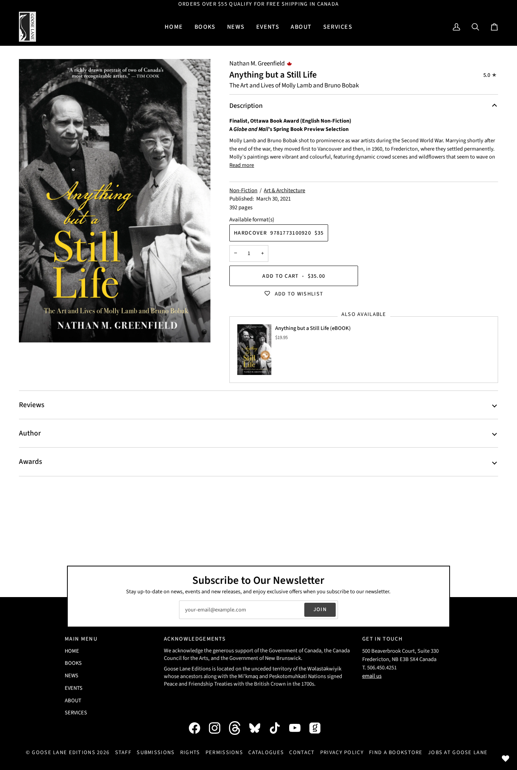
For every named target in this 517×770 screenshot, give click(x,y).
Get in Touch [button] (382, 639)
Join (320, 609)
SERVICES (76, 713)
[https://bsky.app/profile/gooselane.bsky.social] (258, 728)
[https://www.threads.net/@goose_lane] (238, 727)
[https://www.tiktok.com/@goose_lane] (278, 728)
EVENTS (74, 688)
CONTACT (302, 752)
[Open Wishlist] (505, 758)
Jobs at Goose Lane (457, 752)
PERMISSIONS (224, 752)
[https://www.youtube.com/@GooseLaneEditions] (298, 728)
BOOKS (73, 663)
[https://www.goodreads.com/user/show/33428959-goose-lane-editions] (318, 728)
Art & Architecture (284, 190)
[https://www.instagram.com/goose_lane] (218, 728)
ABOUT (73, 701)
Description (246, 105)
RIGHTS (190, 752)
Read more (241, 165)
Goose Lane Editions (63, 752)
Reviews (31, 405)
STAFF (123, 752)
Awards (30, 461)
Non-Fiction (243, 190)
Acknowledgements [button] (195, 639)
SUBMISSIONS (155, 752)
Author (30, 433)
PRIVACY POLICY (342, 752)
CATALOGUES (266, 752)
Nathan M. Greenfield (257, 63)
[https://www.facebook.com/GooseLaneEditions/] (198, 728)
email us (372, 676)
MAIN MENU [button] (81, 639)
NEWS (71, 676)
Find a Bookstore (396, 752)
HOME (72, 651)
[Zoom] (114, 200)
